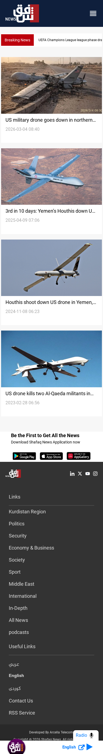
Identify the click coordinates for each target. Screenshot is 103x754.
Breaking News (17, 40)
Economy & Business (31, 548)
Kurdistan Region (27, 511)
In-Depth (18, 608)
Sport (15, 572)
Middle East (21, 584)
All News (18, 620)
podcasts (19, 632)
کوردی (15, 688)
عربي (14, 664)
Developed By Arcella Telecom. (51, 732)
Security (18, 536)
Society (17, 560)
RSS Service (22, 713)
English (16, 676)
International (23, 596)
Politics (16, 524)
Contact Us (21, 701)
